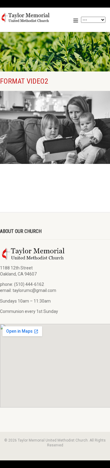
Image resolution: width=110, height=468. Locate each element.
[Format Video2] (55, 127)
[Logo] (35, 17)
